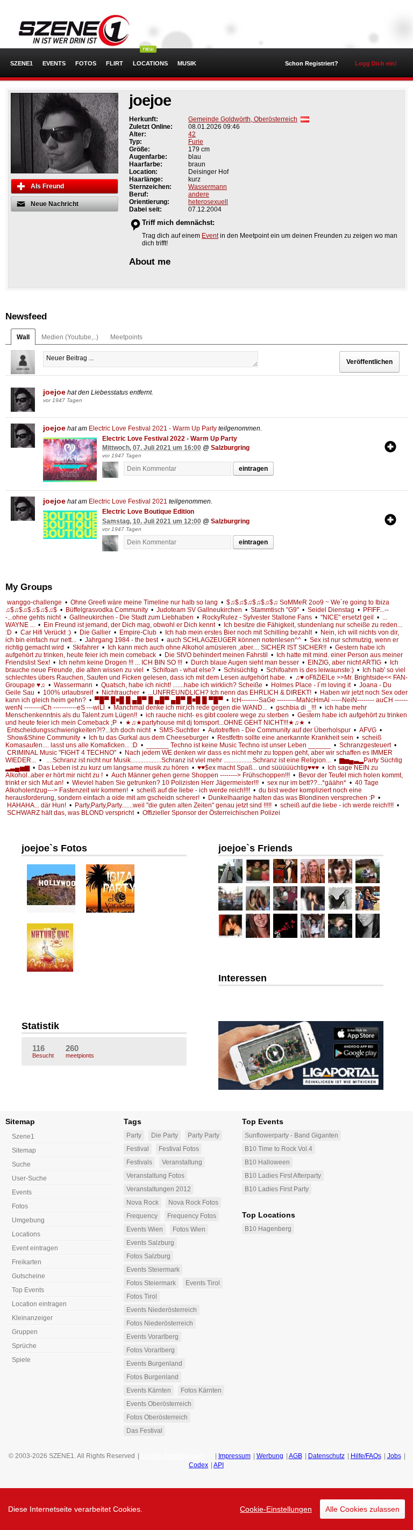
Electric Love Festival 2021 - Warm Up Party (153, 428)
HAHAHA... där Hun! (36, 805)
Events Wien (144, 1229)
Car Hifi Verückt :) (46, 632)
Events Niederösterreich (161, 1310)
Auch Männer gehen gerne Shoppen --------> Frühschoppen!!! (200, 775)
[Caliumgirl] (258, 926)
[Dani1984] (367, 898)
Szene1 (23, 1136)
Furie (195, 141)
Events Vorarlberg (152, 1336)
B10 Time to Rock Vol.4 (278, 1149)
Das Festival (144, 1430)
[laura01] (313, 898)
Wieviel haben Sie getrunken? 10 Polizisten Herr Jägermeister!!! (165, 782)
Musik (186, 63)
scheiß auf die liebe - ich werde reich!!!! (193, 790)
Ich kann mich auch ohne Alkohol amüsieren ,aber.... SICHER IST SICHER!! (217, 647)
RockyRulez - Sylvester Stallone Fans (257, 617)
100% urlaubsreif (68, 692)
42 (192, 134)
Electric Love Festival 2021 (128, 501)
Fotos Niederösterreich (159, 1323)
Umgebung (28, 1220)
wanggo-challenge (34, 602)
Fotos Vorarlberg (150, 1350)
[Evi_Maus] (340, 871)
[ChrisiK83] (340, 926)
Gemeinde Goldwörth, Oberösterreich (242, 119)
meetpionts (80, 1051)
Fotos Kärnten (201, 1390)
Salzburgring (230, 447)
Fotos (85, 63)
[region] (206, 1509)
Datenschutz (326, 1456)
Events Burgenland (154, 1363)
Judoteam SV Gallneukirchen (199, 610)
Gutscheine (28, 1276)
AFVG (368, 730)
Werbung (270, 1456)
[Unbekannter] (113, 470)
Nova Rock (142, 1202)
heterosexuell (208, 202)
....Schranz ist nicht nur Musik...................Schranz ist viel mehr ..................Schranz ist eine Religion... (187, 760)
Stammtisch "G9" (275, 610)
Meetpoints (126, 337)
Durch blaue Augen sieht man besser (245, 662)
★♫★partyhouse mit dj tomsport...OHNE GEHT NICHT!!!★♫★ (215, 722)
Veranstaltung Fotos (155, 1175)
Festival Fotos (179, 1149)
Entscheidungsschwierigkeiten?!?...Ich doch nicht (78, 730)
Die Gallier (95, 632)
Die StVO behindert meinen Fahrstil (216, 655)
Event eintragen (35, 1248)
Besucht (43, 1051)
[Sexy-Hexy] (340, 898)
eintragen (253, 468)
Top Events (28, 1290)
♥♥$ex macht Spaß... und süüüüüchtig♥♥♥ (258, 767)
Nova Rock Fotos (193, 1202)
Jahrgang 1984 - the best (121, 640)
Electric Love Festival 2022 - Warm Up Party (169, 438)
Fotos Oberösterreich (157, 1417)
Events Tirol (203, 1283)
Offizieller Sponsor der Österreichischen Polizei (211, 813)
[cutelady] (285, 871)
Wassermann (207, 187)
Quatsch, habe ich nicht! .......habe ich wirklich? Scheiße (181, 685)
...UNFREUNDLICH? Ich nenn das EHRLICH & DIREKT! (229, 692)
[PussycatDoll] (230, 898)
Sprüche (24, 1346)
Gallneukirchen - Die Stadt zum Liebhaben (131, 617)
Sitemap (24, 1150)
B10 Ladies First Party (277, 1189)
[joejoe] (23, 400)
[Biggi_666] (367, 871)
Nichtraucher (120, 692)
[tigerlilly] (313, 871)
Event (210, 235)
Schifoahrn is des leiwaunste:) (310, 670)
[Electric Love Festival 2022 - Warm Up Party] (70, 460)
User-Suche (29, 1178)
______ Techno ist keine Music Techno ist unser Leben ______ (238, 745)
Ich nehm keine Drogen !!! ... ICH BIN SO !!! (120, 662)
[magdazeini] (230, 871)
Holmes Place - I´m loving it (310, 685)
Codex (198, 1465)
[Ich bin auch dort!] (390, 446)
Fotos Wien (189, 1229)
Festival (137, 1149)
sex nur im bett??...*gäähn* (307, 782)
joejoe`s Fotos (54, 848)
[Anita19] (258, 898)
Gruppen (25, 1332)
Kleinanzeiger (32, 1318)
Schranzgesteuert (365, 745)
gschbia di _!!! (296, 707)
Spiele (21, 1360)
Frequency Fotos (191, 1216)
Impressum (234, 1456)
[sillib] (258, 871)
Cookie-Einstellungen (276, 1509)
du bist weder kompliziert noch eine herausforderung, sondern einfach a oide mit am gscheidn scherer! (183, 794)
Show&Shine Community (43, 737)
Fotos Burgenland (152, 1377)
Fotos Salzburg (148, 1256)
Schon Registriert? (311, 63)
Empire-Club (138, 632)
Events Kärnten (148, 1390)
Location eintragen (39, 1304)
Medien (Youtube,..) (69, 337)
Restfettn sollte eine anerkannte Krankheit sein (285, 737)
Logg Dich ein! (376, 63)
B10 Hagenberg (268, 1229)
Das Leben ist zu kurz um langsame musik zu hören (113, 767)
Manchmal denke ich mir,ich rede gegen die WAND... (190, 707)
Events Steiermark (153, 1269)
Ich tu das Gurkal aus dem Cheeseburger (148, 737)
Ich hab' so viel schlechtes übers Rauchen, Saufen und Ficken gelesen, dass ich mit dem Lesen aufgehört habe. (205, 673)
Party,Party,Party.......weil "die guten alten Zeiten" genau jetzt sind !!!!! (173, 805)
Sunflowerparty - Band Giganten (291, 1135)
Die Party (164, 1135)
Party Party (203, 1135)
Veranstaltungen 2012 (158, 1189)
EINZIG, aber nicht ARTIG (344, 662)
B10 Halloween (267, 1162)
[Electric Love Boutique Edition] (70, 525)
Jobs (394, 1456)
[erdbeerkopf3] (285, 926)
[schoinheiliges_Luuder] (230, 926)
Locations (150, 63)
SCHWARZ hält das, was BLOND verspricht (70, 813)
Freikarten (26, 1262)
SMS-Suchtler (179, 730)
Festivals (139, 1162)
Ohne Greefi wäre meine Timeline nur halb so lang (144, 602)
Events (54, 63)
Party (133, 1135)
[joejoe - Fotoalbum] (59, 884)
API (218, 1465)
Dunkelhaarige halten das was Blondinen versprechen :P (291, 798)
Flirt (114, 63)
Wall (23, 337)
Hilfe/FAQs (366, 1456)
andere (198, 194)
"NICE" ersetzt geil (347, 617)
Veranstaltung (182, 1162)
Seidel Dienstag (331, 610)
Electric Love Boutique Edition (148, 511)
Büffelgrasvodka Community (106, 610)
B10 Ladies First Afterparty (283, 1175)
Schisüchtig (240, 670)
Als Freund (47, 186)
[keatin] (285, 898)
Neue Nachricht (55, 204)
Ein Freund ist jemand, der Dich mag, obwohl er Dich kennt (129, 625)
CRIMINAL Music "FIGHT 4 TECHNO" (61, 752)
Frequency (142, 1216)
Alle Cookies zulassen (362, 1509)
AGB (295, 1456)
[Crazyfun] (313, 926)
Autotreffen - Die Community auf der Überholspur (279, 730)
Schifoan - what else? (184, 670)
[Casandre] (367, 926)
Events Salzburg (150, 1243)
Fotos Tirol (141, 1296)
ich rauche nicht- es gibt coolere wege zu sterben (217, 715)
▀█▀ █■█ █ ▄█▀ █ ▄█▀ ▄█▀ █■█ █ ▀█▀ (159, 700)
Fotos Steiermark (151, 1283)
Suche (21, 1164)
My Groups (28, 587)
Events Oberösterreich (158, 1404)
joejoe (54, 392)
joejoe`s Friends (255, 848)
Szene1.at (68, 29)
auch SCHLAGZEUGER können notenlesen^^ (234, 640)
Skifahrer (86, 647)
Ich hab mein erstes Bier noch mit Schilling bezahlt (238, 632)
